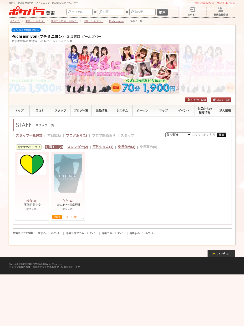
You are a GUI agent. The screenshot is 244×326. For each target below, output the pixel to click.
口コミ (223, 99)
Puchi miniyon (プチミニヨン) (37, 36)
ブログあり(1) (76, 135)
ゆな (31, 200)
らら (67, 200)
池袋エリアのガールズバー (81, 233)
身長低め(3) (126, 147)
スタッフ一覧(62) (29, 135)
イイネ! (198, 99)
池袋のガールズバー (113, 233)
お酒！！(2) (54, 147)
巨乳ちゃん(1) (102, 147)
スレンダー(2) (77, 147)
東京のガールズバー (49, 233)
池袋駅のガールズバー (142, 233)
